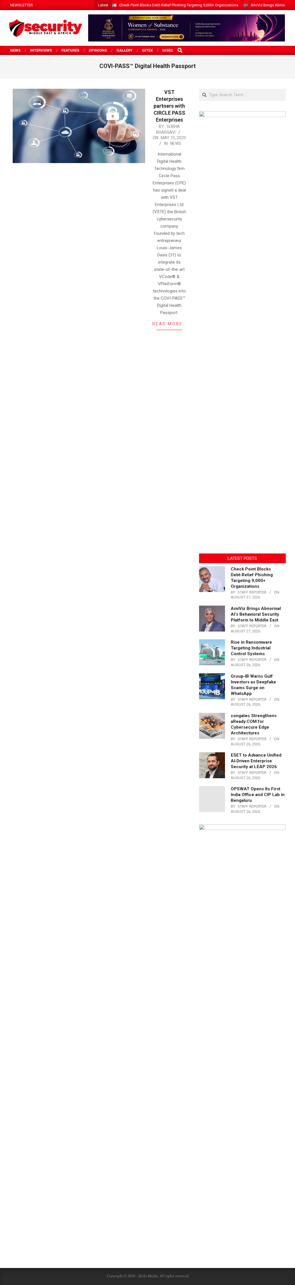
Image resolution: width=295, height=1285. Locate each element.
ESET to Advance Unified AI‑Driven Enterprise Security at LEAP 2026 (256, 761)
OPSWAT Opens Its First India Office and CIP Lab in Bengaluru (258, 794)
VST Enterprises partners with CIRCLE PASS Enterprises (169, 106)
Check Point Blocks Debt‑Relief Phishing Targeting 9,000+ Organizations (178, 5)
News (175, 143)
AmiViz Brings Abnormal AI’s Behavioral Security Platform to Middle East (256, 614)
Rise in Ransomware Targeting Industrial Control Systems (251, 648)
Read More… (169, 324)
